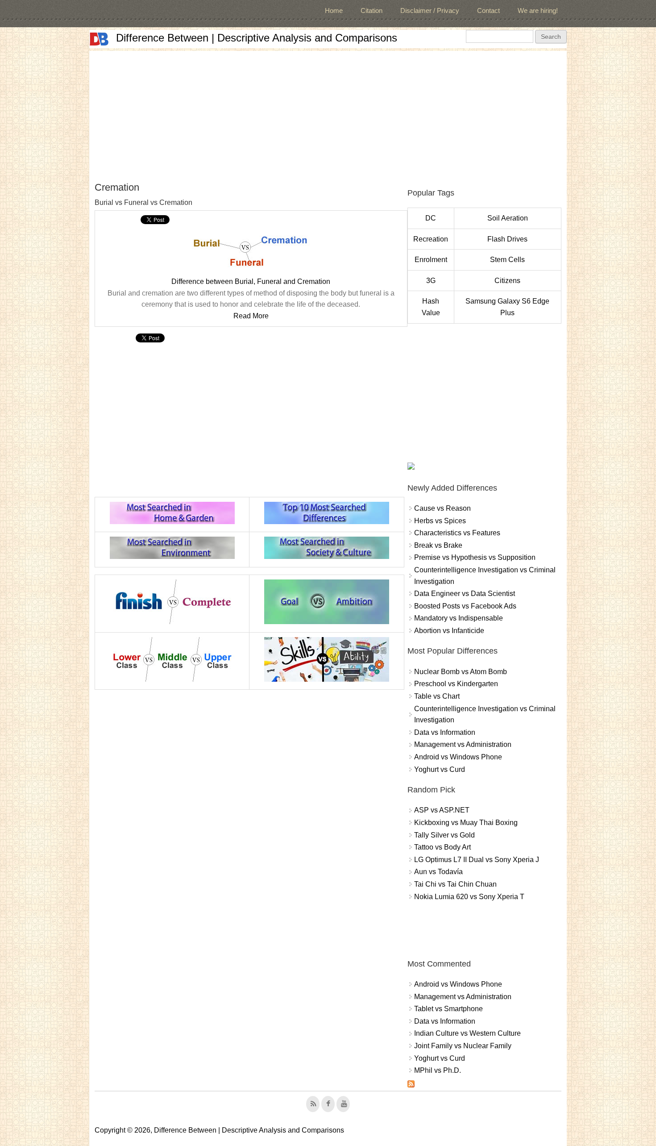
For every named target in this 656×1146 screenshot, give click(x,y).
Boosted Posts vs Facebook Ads (465, 606)
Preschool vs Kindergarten (456, 684)
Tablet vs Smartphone (448, 1009)
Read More (251, 316)
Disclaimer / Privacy (429, 10)
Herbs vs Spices (440, 521)
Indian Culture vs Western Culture (467, 1033)
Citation (371, 10)
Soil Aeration (507, 218)
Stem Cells (507, 259)
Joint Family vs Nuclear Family (462, 1046)
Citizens (507, 280)
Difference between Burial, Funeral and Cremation (250, 281)
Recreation (430, 239)
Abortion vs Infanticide (449, 630)
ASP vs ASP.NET (441, 810)
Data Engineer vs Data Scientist (464, 593)
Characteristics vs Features (457, 533)
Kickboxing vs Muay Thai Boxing (466, 822)
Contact (488, 10)
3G (431, 280)
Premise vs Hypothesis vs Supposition (475, 557)
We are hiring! (538, 10)
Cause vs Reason (442, 508)
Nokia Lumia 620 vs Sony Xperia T (469, 896)
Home (334, 10)
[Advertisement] (328, 113)
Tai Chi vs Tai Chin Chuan (455, 884)
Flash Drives (507, 239)
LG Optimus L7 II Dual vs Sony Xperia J (476, 859)
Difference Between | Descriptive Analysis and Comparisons (256, 38)
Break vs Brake (438, 545)
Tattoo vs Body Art (442, 847)
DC (430, 218)
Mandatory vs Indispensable (458, 618)
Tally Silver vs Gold (444, 835)
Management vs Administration (462, 744)
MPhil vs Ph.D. (437, 1070)
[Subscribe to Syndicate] (411, 1085)
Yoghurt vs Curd (439, 769)
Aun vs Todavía (438, 871)
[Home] (99, 39)
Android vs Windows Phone (458, 757)
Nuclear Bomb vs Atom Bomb (460, 671)
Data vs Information (444, 732)
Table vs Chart (437, 696)
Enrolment (431, 259)
